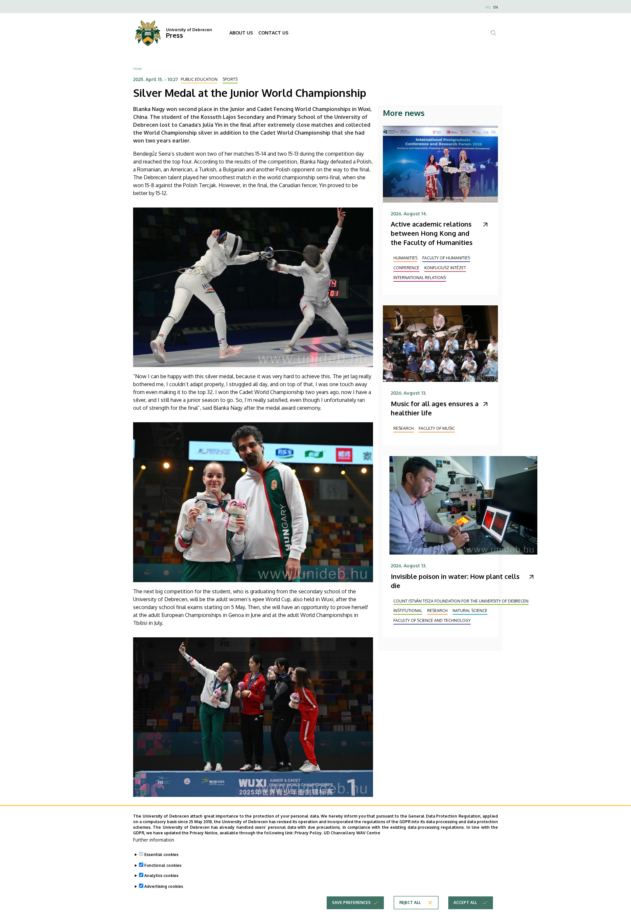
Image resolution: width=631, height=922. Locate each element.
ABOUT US (241, 32)
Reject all (410, 902)
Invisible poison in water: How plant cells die (455, 581)
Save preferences (351, 902)
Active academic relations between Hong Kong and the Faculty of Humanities (432, 233)
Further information (153, 840)
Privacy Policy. (308, 832)
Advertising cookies (163, 886)
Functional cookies (162, 865)
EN (495, 7)
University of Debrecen (189, 29)
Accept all (465, 902)
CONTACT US (273, 32)
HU (488, 7)
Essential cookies (161, 854)
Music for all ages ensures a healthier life (435, 408)
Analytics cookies (161, 875)
